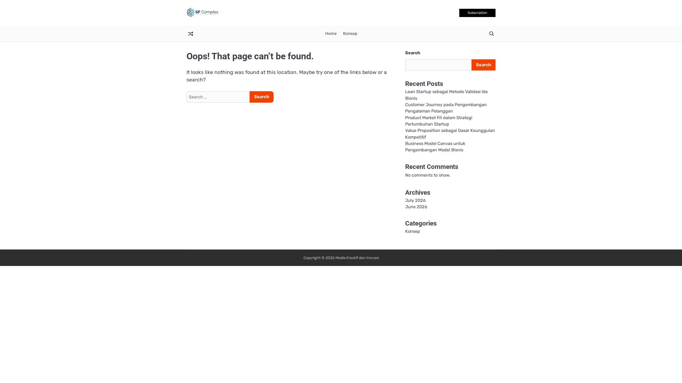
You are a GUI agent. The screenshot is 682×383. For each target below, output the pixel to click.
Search (412, 52)
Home (331, 33)
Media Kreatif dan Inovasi (357, 258)
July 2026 (415, 200)
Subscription (477, 13)
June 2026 (416, 206)
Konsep (350, 33)
